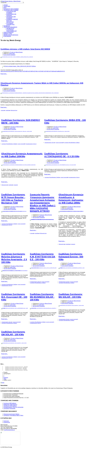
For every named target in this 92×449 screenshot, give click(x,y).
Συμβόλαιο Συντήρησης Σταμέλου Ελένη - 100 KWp (16, 368)
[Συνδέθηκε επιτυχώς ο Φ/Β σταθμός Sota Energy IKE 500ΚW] (44, 57)
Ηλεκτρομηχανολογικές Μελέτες (11, 414)
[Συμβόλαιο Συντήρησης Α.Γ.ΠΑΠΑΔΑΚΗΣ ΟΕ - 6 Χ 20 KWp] (65, 165)
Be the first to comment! (9, 54)
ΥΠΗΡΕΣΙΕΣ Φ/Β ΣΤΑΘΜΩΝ (10, 10)
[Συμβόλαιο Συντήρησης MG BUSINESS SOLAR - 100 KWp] (43, 308)
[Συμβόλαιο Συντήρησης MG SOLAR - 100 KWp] (72, 305)
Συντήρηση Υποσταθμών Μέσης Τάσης (13, 415)
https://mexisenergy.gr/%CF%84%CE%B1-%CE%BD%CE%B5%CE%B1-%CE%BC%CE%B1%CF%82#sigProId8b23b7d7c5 (33, 71)
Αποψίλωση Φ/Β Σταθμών (10, 405)
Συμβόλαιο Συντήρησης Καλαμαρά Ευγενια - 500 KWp (71, 257)
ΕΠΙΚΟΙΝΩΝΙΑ (7, 36)
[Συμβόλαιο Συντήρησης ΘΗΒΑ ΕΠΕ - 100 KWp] (65, 131)
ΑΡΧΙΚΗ (5, 5)
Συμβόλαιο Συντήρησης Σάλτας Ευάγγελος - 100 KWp (16, 366)
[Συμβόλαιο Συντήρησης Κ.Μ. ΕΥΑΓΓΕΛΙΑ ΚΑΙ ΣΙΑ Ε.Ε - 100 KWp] (43, 268)
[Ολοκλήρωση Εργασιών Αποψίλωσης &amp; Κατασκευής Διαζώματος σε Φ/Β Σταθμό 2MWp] (72, 211)
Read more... (4, 73)
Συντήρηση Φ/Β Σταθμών (9, 403)
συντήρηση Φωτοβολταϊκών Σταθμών (9, 143)
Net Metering (6, 25)
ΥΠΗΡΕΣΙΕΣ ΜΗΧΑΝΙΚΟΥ (10, 27)
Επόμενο (5, 377)
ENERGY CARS (7, 33)
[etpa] (44, 382)
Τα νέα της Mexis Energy (16, 52)
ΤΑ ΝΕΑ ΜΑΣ (6, 6)
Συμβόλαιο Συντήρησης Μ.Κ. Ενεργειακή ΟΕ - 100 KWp (14, 297)
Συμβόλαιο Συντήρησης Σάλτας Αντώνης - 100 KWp (16, 367)
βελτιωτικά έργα (14, 110)
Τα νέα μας (6, 421)
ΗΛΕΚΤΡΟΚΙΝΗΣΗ (8, 32)
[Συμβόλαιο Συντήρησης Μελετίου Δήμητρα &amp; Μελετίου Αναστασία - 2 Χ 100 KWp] (14, 271)
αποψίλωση (8, 110)
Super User (12, 53)
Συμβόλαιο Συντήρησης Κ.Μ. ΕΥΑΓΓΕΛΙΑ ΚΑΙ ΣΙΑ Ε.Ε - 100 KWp (42, 257)
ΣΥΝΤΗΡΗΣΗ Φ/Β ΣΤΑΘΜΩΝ (11, 12)
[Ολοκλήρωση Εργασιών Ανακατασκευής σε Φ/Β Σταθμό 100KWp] (22, 165)
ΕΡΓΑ (4, 7)
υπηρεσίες (3, 110)
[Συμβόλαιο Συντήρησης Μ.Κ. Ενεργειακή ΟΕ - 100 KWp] (14, 308)
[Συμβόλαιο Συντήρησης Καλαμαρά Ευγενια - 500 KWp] (72, 268)
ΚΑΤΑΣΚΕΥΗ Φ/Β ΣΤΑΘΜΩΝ (11, 9)
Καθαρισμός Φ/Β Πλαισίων (10, 404)
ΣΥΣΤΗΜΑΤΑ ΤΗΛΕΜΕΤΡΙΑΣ (10, 24)
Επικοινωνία (6, 422)
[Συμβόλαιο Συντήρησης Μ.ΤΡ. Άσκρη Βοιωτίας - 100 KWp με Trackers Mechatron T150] (14, 211)
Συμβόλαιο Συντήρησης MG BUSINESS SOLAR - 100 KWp (42, 297)
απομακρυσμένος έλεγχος (31, 143)
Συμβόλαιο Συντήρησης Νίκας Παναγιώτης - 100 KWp (16, 370)
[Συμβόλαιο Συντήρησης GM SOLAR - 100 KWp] (14, 343)
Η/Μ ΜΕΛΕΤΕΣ (10, 28)
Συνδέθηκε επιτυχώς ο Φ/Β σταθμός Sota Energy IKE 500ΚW (25, 49)
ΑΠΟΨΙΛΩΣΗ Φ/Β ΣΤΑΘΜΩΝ (11, 17)
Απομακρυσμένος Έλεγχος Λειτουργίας (13, 407)
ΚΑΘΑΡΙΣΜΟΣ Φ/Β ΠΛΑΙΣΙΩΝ (11, 15)
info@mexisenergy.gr (9, 430)
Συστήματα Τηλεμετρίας (9, 408)
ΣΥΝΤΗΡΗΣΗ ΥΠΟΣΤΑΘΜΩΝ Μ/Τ (11, 30)
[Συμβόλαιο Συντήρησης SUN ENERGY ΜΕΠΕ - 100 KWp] (22, 131)
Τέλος (4, 378)
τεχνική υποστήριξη (21, 143)
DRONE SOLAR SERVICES (10, 35)
